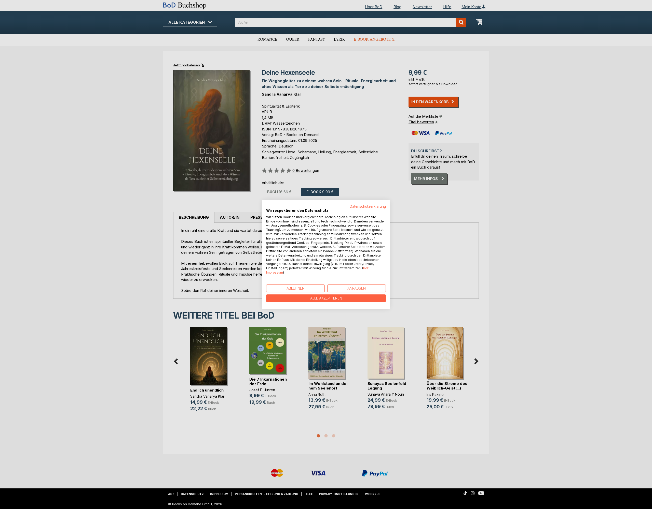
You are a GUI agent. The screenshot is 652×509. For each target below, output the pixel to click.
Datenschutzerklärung (368, 206)
